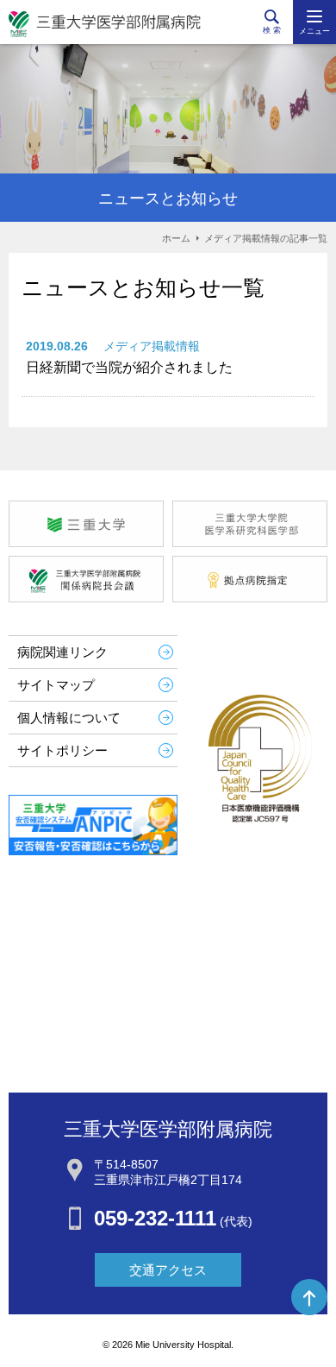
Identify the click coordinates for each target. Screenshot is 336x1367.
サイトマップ (56, 684)
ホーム (176, 238)
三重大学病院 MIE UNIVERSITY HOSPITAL (105, 24)
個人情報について (69, 717)
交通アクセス (168, 1270)
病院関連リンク (62, 652)
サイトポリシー (62, 750)
